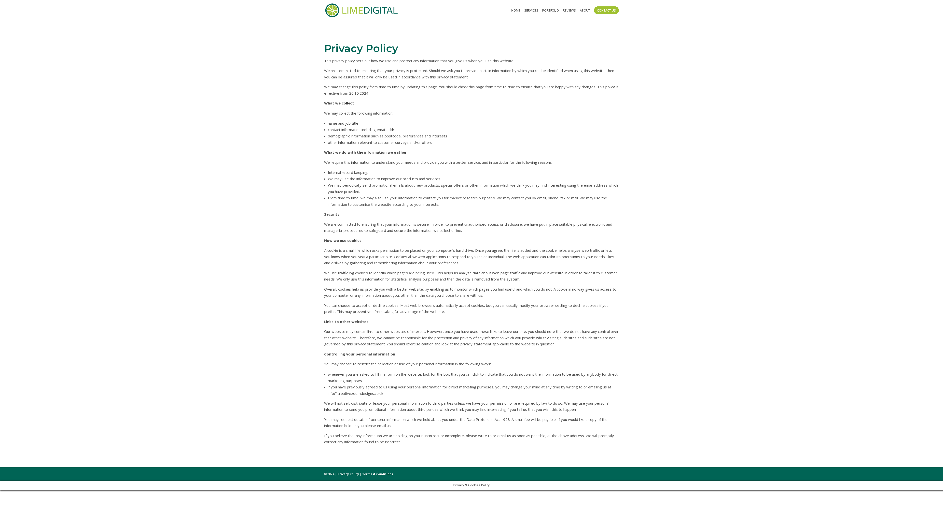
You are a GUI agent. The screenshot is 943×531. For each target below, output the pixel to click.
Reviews (569, 11)
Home (515, 11)
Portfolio (550, 11)
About (585, 11)
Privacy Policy (348, 474)
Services (531, 11)
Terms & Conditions (377, 474)
